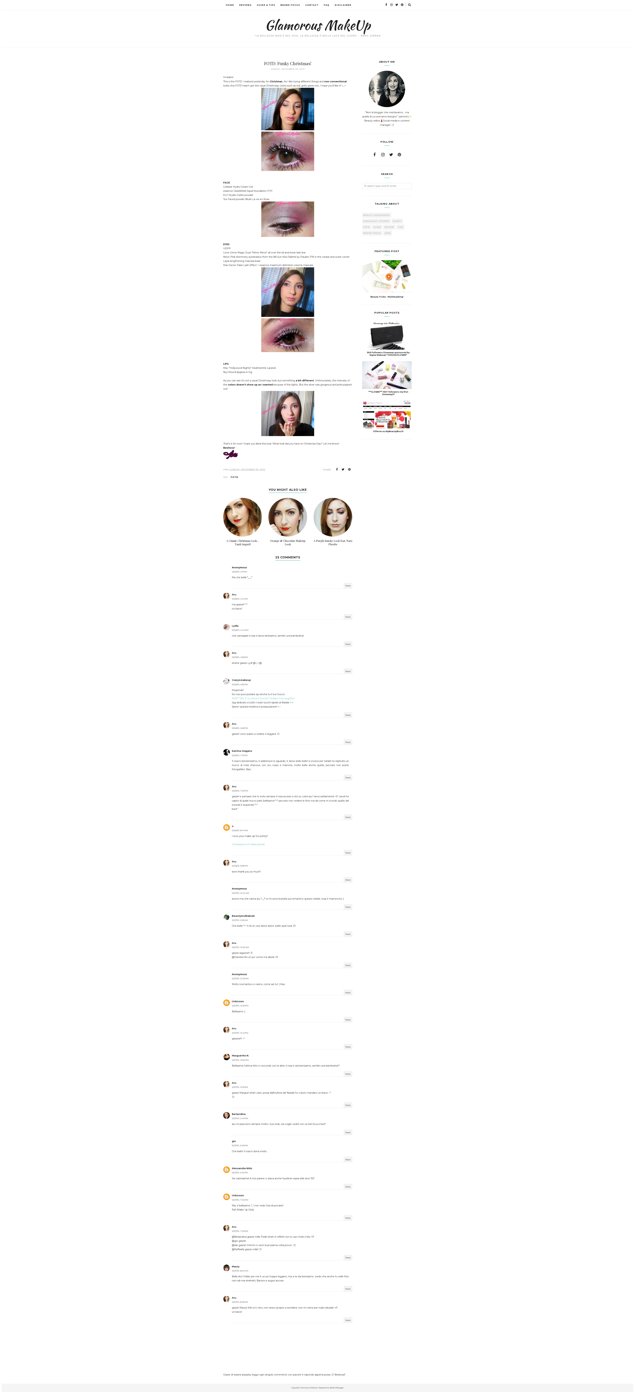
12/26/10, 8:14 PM (240, 830)
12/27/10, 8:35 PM (240, 1302)
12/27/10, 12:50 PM (240, 1060)
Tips (400, 227)
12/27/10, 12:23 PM (240, 978)
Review (389, 227)
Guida (377, 227)
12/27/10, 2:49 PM (240, 1118)
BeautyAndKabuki (243, 915)
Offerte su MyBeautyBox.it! (388, 431)
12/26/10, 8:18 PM (240, 866)
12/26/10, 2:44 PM (240, 630)
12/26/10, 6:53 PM (240, 728)
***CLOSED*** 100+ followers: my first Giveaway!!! (388, 393)
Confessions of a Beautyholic (248, 844)
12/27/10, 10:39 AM (240, 947)
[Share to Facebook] (336, 469)
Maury (235, 1266)
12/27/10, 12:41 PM (240, 1033)
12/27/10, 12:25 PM (240, 1005)
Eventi (397, 221)
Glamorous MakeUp (317, 25)
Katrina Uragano (242, 750)
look (387, 233)
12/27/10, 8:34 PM (240, 1271)
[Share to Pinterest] (349, 469)
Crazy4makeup (241, 680)
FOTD (234, 477)
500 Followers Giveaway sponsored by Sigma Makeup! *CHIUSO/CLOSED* (388, 353)
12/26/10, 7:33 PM (240, 790)
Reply (348, 585)
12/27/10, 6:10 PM (240, 1172)
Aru (234, 594)
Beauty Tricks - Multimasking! (386, 297)
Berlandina (239, 1114)
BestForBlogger (337, 1388)
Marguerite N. (240, 1055)
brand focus (372, 233)
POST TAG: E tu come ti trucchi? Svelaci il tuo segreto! (263, 698)
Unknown (238, 1001)
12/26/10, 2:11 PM (239, 571)
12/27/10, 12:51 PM (240, 1087)
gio (234, 1141)
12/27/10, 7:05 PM (240, 1231)
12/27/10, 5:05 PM (240, 1145)
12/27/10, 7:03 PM (240, 1200)
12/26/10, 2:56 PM (240, 657)
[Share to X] (343, 469)
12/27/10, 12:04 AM (240, 893)
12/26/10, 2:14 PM (240, 599)
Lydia (235, 625)
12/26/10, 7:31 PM (240, 755)
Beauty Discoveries (376, 215)
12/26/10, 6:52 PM (240, 684)
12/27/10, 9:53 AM (240, 920)
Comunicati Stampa (376, 221)
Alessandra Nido (242, 1168)
